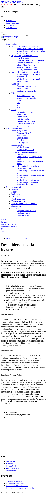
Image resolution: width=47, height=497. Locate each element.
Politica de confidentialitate (17, 485)
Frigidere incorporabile (26, 58)
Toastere (14, 196)
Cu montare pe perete (25, 112)
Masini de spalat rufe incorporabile (31, 51)
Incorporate (21, 114)
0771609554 (6, 2)
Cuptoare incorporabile (26, 91)
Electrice (20, 100)
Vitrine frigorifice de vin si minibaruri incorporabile (27, 66)
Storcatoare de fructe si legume (24, 203)
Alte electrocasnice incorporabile (24, 46)
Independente (17, 145)
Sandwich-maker (18, 199)
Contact (9, 464)
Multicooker (16, 194)
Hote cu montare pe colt (26, 121)
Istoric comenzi (12, 23)
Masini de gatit (23, 147)
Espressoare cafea (18, 201)
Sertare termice (23, 53)
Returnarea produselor (15, 483)
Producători (11, 466)
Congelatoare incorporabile (28, 63)
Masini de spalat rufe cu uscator (30, 180)
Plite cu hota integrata (25, 95)
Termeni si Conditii (14, 481)
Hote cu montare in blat (26, 124)
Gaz (18, 102)
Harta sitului (11, 471)
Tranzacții (10, 25)
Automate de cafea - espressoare (30, 48)
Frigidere (20, 140)
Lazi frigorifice (23, 142)
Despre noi (10, 461)
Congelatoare (22, 138)
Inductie (20, 105)
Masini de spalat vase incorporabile (25, 72)
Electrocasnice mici (14, 187)
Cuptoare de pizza (24, 215)
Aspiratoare (16, 206)
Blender (14, 189)
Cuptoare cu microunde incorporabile (26, 87)
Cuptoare (15, 84)
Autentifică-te (11, 27)
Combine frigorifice (25, 133)
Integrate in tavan (24, 126)
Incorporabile (11, 44)
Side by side (22, 135)
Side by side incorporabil (27, 70)
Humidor (20, 154)
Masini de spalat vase (25, 149)
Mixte (19, 107)
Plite (13, 93)
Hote (13, 110)
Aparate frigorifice (19, 131)
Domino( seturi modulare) (27, 98)
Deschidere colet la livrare (17, 238)
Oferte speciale (12, 468)
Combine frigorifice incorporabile (30, 60)
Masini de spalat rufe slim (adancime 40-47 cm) (27, 183)
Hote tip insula (23, 119)
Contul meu (11, 20)
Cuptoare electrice (24, 213)
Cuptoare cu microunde (26, 210)
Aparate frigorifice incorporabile (24, 56)
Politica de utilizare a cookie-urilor (20, 488)
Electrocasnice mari (14, 128)
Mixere (14, 192)
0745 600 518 (18, 2)
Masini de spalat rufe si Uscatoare (25, 166)
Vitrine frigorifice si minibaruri (24, 152)
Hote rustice (22, 117)
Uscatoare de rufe (24, 168)
